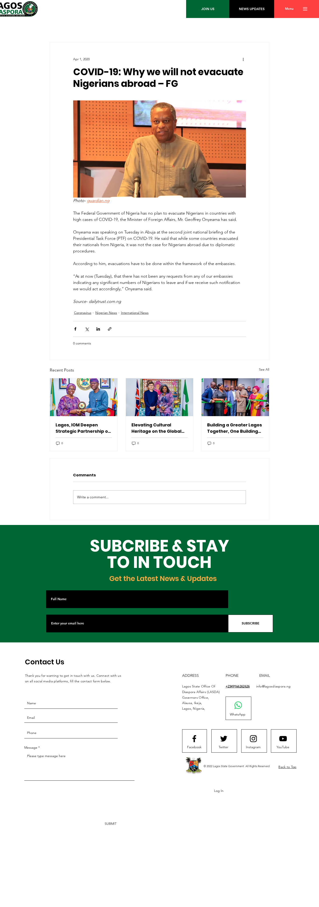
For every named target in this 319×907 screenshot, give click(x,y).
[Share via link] (109, 329)
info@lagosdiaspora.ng (273, 686)
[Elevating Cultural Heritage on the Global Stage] (159, 397)
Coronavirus (82, 313)
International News (135, 313)
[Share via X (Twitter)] (87, 329)
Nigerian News (106, 313)
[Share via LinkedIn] (98, 329)
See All (264, 369)
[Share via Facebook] (75, 329)
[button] (289, 9)
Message (30, 747)
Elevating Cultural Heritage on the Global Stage (156, 428)
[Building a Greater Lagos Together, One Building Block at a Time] (235, 397)
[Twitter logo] (223, 738)
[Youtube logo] (283, 738)
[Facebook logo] (194, 738)
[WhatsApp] (238, 705)
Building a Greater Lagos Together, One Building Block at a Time (234, 428)
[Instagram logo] (253, 738)
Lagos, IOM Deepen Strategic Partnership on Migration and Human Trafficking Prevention (83, 428)
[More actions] (243, 59)
